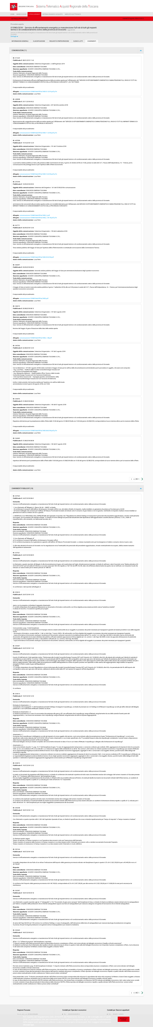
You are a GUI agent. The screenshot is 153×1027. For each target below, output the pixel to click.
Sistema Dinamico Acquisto (52, 14)
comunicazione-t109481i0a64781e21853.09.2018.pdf (37, 257)
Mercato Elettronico (73, 14)
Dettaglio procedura (19, 19)
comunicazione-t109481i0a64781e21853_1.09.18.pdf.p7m (38, 217)
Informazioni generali (20, 41)
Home (12, 14)
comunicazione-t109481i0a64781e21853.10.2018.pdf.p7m (38, 174)
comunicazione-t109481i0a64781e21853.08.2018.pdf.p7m (38, 430)
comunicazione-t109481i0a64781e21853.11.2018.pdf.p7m (38, 133)
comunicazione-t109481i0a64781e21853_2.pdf (35, 215)
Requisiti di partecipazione (59, 41)
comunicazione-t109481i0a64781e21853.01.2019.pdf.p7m (38, 91)
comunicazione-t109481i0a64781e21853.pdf (34, 298)
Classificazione (39, 41)
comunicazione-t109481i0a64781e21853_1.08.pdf (36, 338)
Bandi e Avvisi (21, 14)
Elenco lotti (78, 41)
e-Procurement (34, 14)
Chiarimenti (91, 41)
